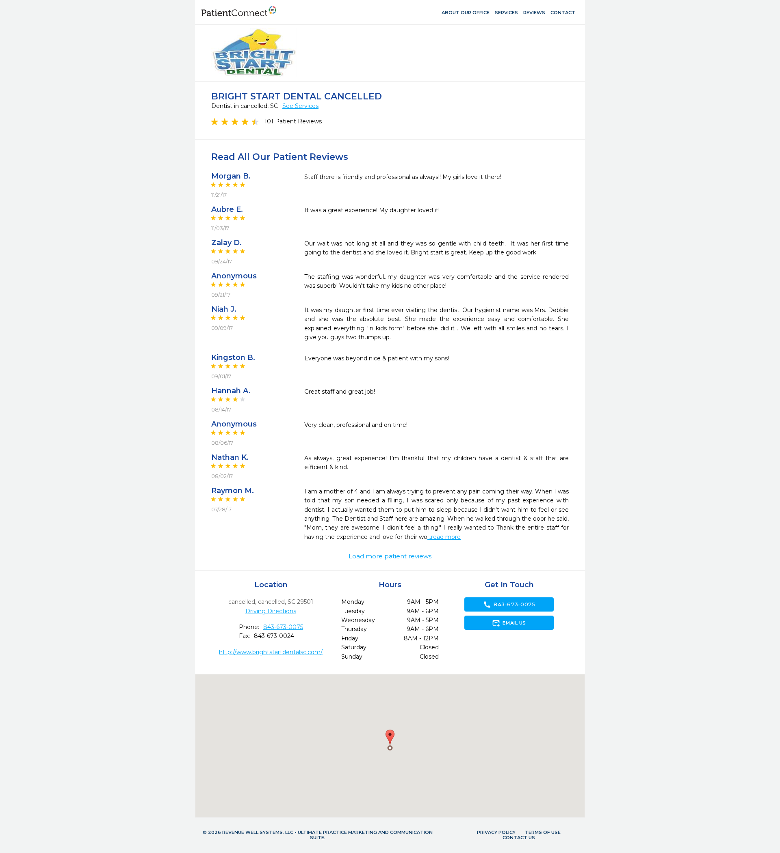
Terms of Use (543, 832)
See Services (300, 106)
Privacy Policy (496, 832)
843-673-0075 (283, 627)
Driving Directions (270, 611)
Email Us (509, 623)
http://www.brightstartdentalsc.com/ (271, 652)
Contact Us (519, 837)
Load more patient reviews (390, 556)
